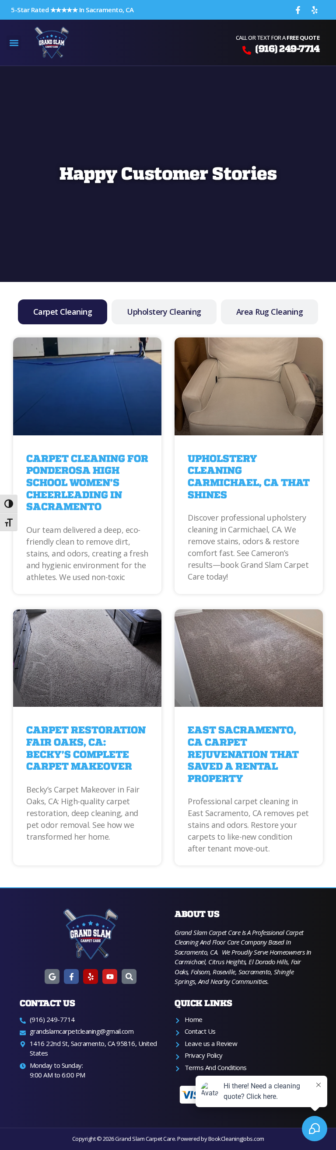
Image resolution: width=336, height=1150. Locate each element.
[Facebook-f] (298, 10)
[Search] (129, 976)
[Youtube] (109, 976)
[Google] (52, 976)
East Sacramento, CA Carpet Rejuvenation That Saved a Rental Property (243, 754)
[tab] (63, 311)
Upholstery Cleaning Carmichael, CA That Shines (249, 476)
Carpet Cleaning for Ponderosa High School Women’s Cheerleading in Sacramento (87, 482)
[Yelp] (314, 10)
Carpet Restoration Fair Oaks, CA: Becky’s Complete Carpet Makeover (86, 748)
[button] (14, 42)
